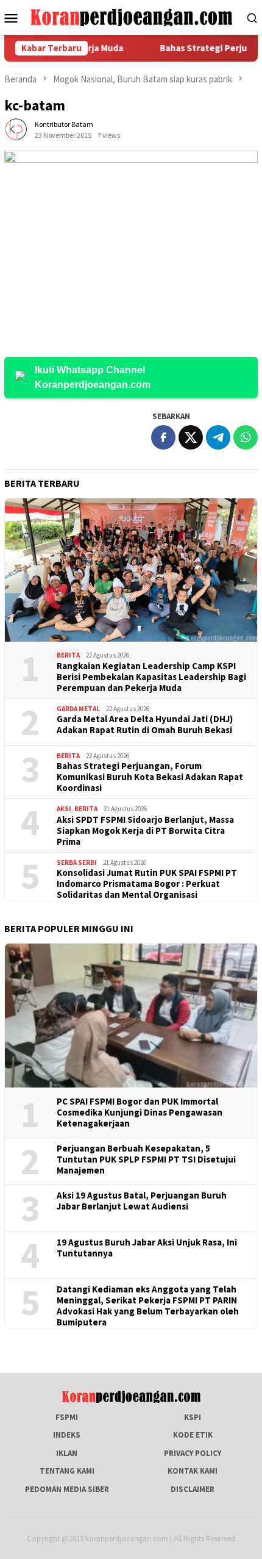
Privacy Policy (192, 1453)
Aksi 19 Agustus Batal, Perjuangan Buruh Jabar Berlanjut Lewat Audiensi (142, 1201)
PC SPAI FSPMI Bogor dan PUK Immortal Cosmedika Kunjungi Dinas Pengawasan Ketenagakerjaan (139, 1112)
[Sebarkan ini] (163, 437)
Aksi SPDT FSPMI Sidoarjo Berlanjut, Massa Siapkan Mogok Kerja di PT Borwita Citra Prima (145, 830)
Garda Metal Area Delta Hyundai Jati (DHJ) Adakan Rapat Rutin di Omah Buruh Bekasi (145, 725)
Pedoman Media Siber (67, 1489)
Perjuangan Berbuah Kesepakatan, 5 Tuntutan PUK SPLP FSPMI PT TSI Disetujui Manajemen (146, 1159)
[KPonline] (131, 17)
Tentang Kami (67, 1471)
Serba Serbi (77, 862)
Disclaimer (192, 1489)
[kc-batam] (131, 241)
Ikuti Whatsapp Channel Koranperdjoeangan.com (92, 377)
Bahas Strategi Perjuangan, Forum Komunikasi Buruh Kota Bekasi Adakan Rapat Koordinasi (150, 777)
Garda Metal (78, 708)
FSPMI (66, 1417)
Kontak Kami (193, 1471)
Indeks (66, 1435)
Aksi (64, 809)
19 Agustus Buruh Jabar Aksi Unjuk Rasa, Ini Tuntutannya (147, 1248)
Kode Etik (193, 1435)
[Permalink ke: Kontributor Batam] (16, 129)
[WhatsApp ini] (245, 437)
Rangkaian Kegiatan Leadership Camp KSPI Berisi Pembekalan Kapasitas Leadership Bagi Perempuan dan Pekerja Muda (151, 677)
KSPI (192, 1417)
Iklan (66, 1453)
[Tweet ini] (191, 437)
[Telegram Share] (218, 437)
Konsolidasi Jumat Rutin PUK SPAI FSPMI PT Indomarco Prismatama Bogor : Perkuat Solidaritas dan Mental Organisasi (147, 883)
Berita (68, 655)
